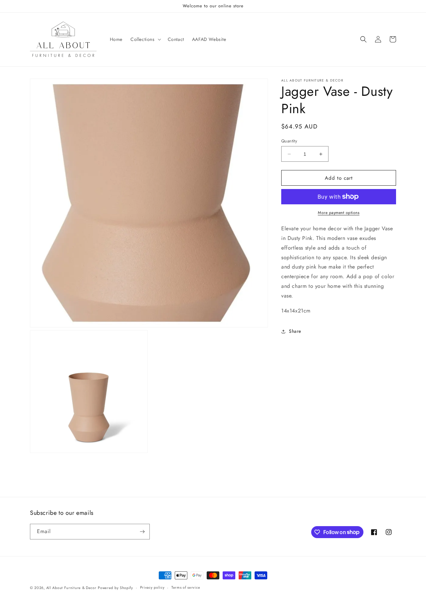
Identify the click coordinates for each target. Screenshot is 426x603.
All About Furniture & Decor (71, 587)
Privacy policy (152, 587)
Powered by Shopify (115, 587)
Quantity (289, 141)
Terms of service (185, 587)
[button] (145, 39)
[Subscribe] (142, 531)
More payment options (338, 213)
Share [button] (295, 331)
